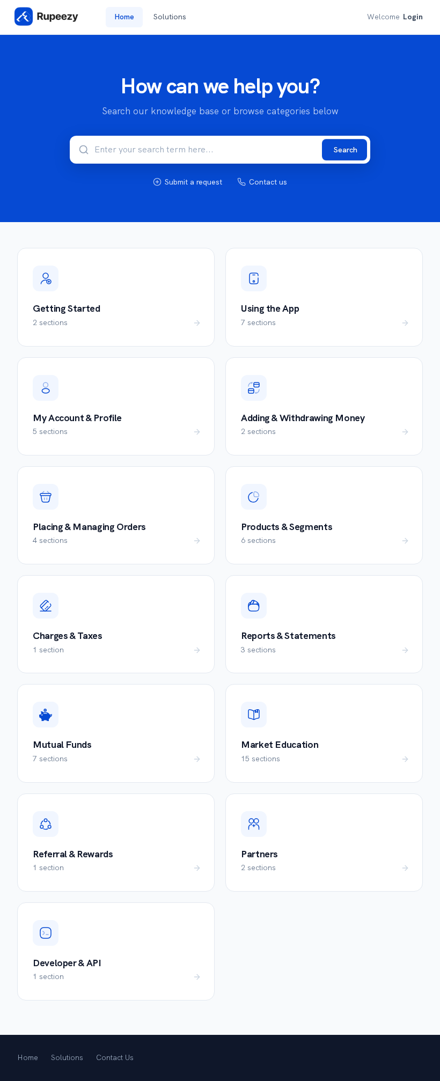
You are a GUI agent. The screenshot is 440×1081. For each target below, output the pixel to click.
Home (124, 16)
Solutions (169, 16)
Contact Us (115, 1057)
